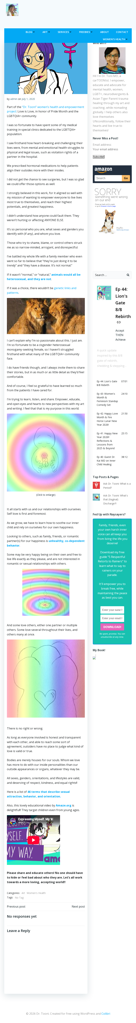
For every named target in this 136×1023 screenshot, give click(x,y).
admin (13, 99)
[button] (112, 383)
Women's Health (36, 893)
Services (63, 32)
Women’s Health (114, 39)
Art (44, 32)
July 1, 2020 (28, 99)
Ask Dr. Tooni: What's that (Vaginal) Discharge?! (115, 499)
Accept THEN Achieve (120, 335)
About (104, 32)
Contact (122, 32)
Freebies (84, 32)
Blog (29, 32)
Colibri (105, 1014)
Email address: (102, 145)
